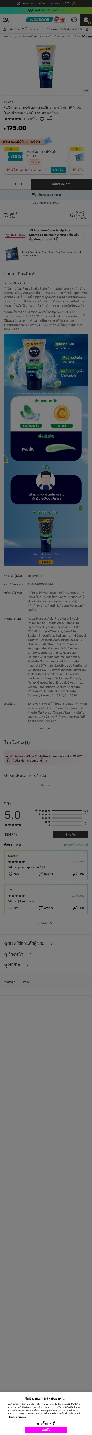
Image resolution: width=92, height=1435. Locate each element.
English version (17, 1417)
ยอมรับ (46, 1429)
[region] (46, 1413)
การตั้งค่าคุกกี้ (46, 1423)
